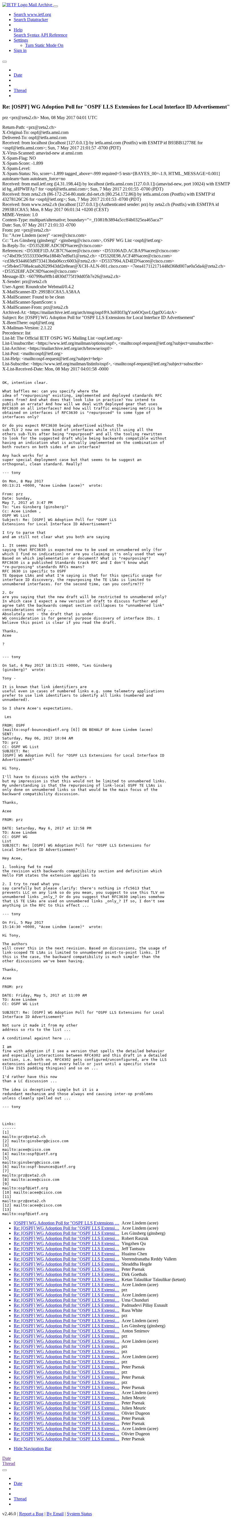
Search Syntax (27, 35)
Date (18, 75)
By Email (55, 1513)
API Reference (54, 35)
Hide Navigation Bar (32, 1448)
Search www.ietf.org (32, 14)
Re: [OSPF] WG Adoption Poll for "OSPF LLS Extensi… (66, 1228)
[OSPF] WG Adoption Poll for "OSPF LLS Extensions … (66, 1223)
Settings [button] (21, 40)
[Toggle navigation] (55, 6)
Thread (20, 90)
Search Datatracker (31, 19)
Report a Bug (31, 1513)
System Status (79, 1513)
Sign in (20, 50)
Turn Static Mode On (44, 45)
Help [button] (18, 29)
